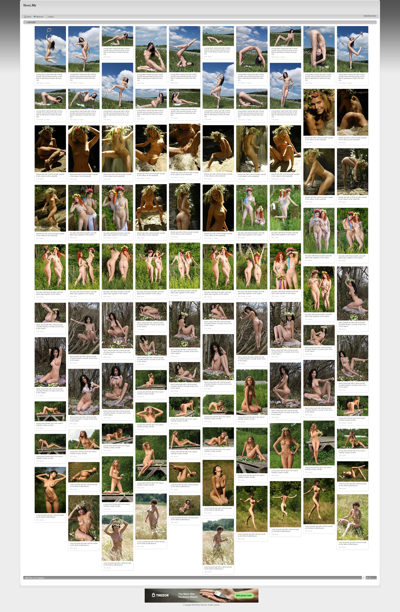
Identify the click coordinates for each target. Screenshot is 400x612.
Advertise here (370, 16)
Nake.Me (204, 605)
